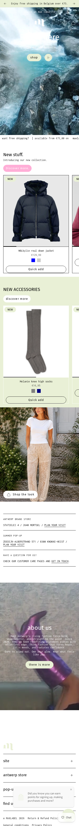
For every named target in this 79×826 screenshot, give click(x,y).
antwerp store (15, 775)
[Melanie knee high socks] (36, 341)
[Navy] (39, 391)
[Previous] (5, 3)
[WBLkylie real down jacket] (36, 211)
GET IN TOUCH (59, 561)
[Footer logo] (8, 746)
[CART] (73, 22)
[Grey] (33, 391)
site (6, 761)
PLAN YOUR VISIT (55, 525)
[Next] (74, 3)
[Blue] (33, 260)
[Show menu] (5, 22)
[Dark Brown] (39, 260)
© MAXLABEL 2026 (14, 818)
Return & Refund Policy (43, 818)
